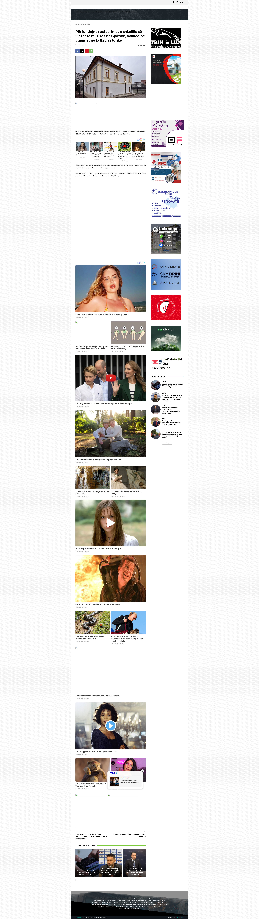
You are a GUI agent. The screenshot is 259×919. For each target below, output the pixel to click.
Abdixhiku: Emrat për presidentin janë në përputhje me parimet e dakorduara (134, 871)
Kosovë (87, 24)
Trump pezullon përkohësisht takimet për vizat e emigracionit (171, 422)
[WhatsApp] (91, 51)
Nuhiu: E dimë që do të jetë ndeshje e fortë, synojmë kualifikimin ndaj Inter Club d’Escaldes (110, 871)
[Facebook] (173, 2)
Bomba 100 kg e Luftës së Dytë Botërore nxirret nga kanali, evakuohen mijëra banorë (172, 435)
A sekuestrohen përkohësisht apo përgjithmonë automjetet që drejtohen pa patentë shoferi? (91, 836)
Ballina (77, 24)
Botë (163, 418)
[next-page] (80, 880)
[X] (82, 51)
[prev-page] (76, 880)
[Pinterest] (87, 51)
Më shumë (166, 443)
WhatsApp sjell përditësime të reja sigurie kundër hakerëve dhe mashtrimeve (87, 872)
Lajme (82, 24)
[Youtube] (181, 2)
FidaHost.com (179, 917)
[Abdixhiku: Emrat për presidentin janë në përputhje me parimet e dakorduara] (134, 863)
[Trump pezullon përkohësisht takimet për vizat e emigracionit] (156, 422)
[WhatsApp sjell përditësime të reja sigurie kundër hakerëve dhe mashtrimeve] (87, 863)
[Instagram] (177, 2)
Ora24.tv (80, 917)
